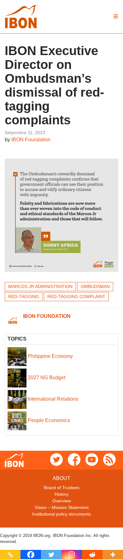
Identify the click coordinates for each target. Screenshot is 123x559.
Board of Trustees (61, 487)
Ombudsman (95, 286)
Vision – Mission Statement (62, 507)
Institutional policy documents (61, 514)
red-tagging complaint (76, 296)
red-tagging (23, 296)
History (61, 494)
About (61, 478)
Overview (61, 500)
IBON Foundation (30, 139)
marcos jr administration (40, 286)
